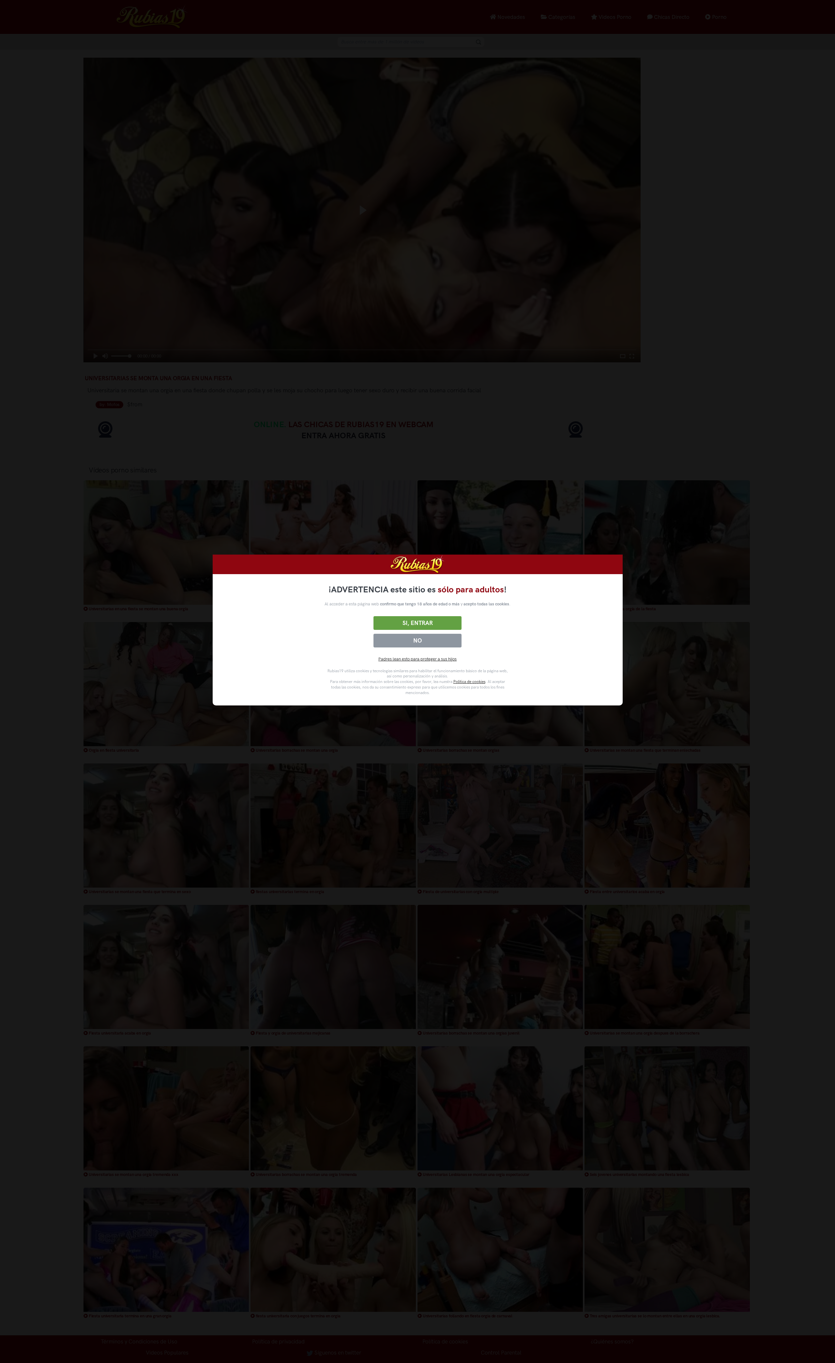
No (417, 640)
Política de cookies (469, 681)
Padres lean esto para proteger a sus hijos (417, 659)
